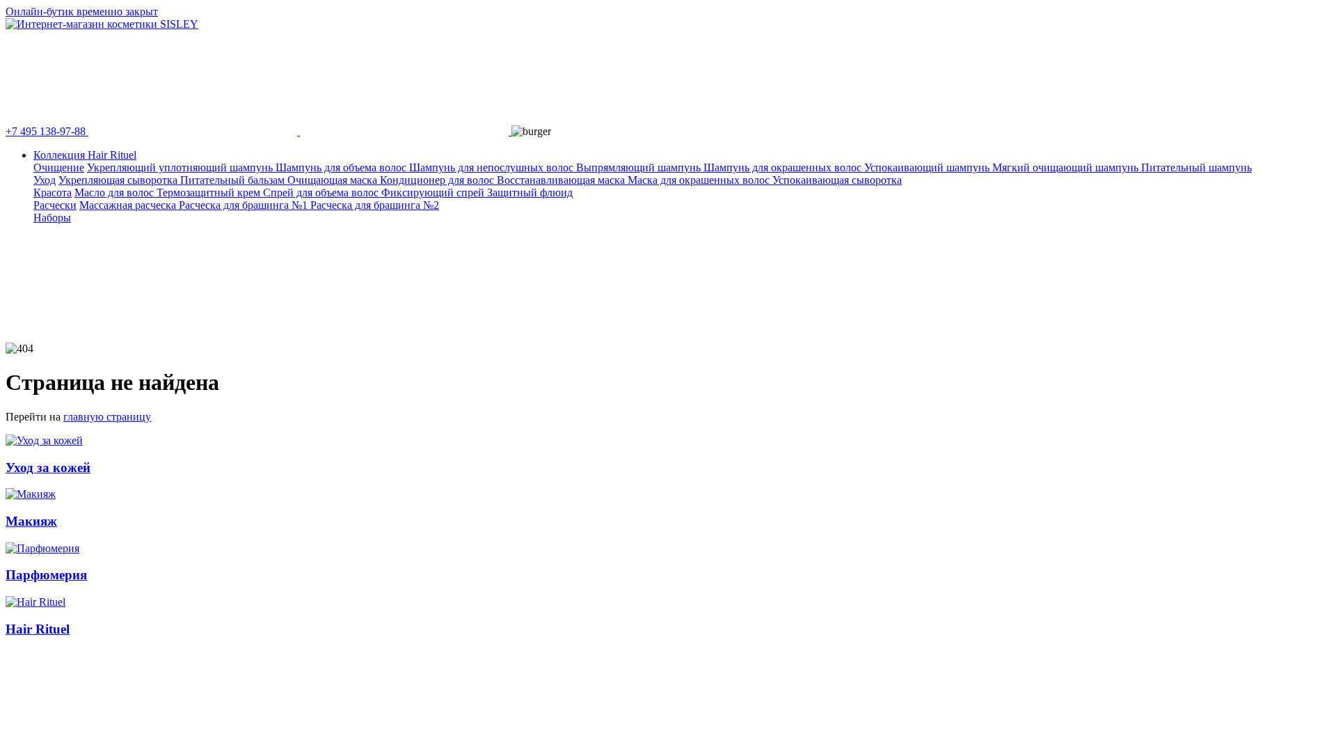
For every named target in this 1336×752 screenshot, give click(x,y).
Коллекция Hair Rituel (84, 155)
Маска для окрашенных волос (700, 180)
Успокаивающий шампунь (928, 167)
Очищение (58, 167)
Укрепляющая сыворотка (119, 180)
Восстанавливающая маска (562, 180)
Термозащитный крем (210, 192)
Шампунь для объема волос (342, 167)
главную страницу (107, 417)
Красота (52, 192)
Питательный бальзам (233, 180)
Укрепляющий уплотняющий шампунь (181, 167)
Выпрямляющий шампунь (639, 167)
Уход (44, 180)
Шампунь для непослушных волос (492, 167)
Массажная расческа (129, 205)
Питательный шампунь (1196, 167)
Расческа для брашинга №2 (374, 205)
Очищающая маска (333, 180)
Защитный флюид (530, 192)
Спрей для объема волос (322, 192)
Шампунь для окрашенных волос (783, 167)
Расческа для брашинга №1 (244, 205)
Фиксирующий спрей (434, 192)
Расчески (55, 205)
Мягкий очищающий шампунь (1066, 167)
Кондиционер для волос (438, 180)
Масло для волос (115, 192)
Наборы (52, 218)
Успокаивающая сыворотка (837, 180)
